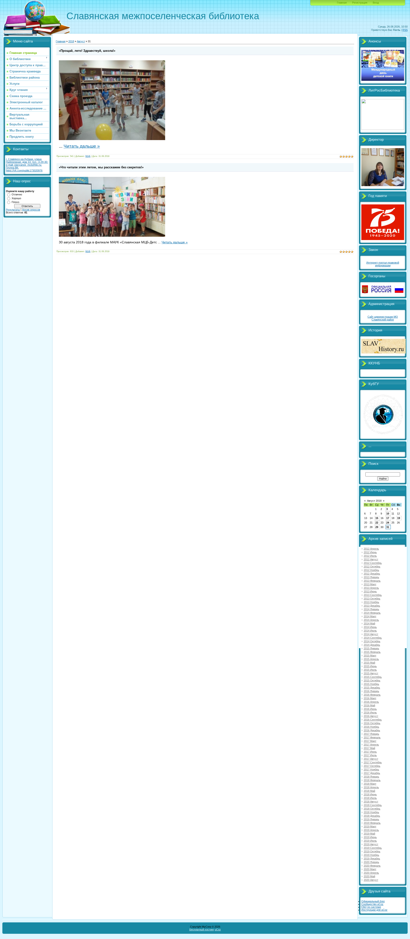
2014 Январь (371, 609)
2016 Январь (371, 691)
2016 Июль (370, 712)
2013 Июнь (370, 591)
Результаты (13, 209)
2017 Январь (371, 733)
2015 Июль (370, 669)
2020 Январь (371, 862)
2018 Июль (370, 798)
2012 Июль (370, 555)
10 (387, 513)
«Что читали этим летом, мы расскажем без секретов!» (101, 167)
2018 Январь (371, 776)
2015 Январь (371, 648)
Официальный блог (373, 901)
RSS (405, 29)
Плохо (15, 202)
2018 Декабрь (372, 815)
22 (376, 522)
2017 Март (370, 741)
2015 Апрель (371, 659)
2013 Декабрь (372, 605)
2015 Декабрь (372, 687)
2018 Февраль (372, 780)
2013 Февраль (372, 580)
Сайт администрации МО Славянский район (383, 318)
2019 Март (370, 826)
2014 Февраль (372, 612)
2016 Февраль (372, 694)
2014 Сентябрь (373, 637)
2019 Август (371, 844)
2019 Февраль (372, 822)
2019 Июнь (370, 837)
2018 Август (371, 801)
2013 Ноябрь (371, 602)
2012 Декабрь (372, 573)
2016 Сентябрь (373, 719)
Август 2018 (374, 500)
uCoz (218, 929)
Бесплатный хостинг (201, 929)
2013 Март (370, 584)
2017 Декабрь (372, 773)
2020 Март (370, 869)
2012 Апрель (371, 548)
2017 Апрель (371, 744)
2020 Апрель (371, 872)
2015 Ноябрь (371, 684)
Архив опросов (31, 209)
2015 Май (369, 662)
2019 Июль (370, 840)
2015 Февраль (372, 652)
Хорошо (16, 198)
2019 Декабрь (372, 858)
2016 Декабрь (372, 730)
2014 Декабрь (372, 644)
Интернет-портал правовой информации (382, 264)
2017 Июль (370, 755)
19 (398, 518)
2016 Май (369, 705)
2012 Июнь (370, 552)
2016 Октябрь (372, 723)
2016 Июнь (370, 709)
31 (387, 527)
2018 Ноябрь (371, 812)
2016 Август (371, 716)
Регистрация (359, 2)
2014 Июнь (370, 627)
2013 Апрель (371, 587)
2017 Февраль (372, 737)
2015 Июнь (370, 666)
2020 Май (369, 876)
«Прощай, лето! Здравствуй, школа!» (87, 50)
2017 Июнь (370, 751)
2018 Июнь (370, 794)
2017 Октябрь (372, 765)
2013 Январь (371, 577)
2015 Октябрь (372, 680)
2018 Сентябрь (373, 805)
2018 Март (370, 783)
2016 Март (370, 698)
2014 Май (369, 623)
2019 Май (369, 833)
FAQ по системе (371, 907)
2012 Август (371, 559)
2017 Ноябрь (371, 769)
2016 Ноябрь (371, 726)
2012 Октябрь (372, 566)
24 (387, 522)
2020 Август (371, 879)
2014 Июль (370, 630)
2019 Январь (371, 819)
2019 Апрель (371, 830)
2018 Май (369, 790)
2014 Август (371, 634)
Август (81, 41)
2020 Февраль (372, 865)
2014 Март (370, 616)
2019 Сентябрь (373, 847)
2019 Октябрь (372, 851)
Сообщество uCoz (372, 904)
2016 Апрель (371, 701)
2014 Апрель (371, 619)
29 (376, 527)
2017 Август (371, 758)
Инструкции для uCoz (374, 909)
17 (387, 518)
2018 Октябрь (372, 808)
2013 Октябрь (372, 598)
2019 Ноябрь (371, 855)
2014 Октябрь (372, 641)
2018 (71, 41)
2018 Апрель (371, 787)
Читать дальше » (82, 146)
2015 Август (371, 673)
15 (376, 518)
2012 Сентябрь (373, 563)
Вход (376, 2)
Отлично (17, 194)
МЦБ (87, 156)
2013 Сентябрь (373, 595)
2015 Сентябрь (373, 676)
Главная (342, 2)
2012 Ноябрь (371, 570)
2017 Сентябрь (373, 762)
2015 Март (370, 655)
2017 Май (369, 748)
